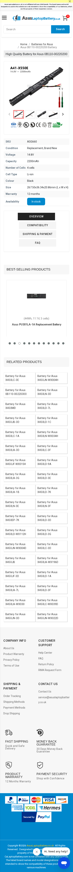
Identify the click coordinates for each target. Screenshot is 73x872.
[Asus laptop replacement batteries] (36, 18)
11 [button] (58, 343)
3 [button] (19, 343)
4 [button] (24, 343)
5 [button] (29, 343)
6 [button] (34, 343)
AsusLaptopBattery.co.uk (40, 845)
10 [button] (53, 343)
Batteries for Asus (42, 44)
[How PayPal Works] (37, 817)
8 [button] (44, 343)
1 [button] (10, 343)
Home (23, 44)
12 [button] (63, 343)
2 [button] (14, 343)
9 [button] (49, 343)
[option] (36, 86)
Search (60, 29)
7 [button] (39, 343)
